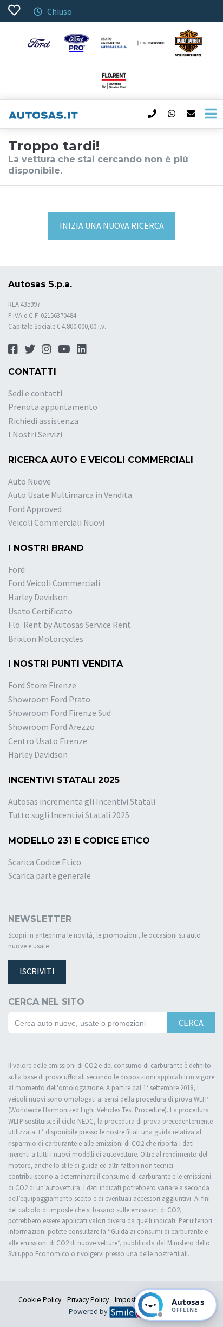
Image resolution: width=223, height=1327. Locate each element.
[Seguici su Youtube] (64, 349)
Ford (16, 569)
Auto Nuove (29, 481)
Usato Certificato (40, 611)
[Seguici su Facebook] (13, 349)
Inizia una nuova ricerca (112, 225)
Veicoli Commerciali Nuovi (56, 522)
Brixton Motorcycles (45, 638)
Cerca (191, 1022)
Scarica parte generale (49, 875)
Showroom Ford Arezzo (51, 726)
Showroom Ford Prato (49, 699)
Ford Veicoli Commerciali (54, 583)
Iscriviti (37, 971)
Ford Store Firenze (42, 685)
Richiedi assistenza (43, 420)
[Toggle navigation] (210, 114)
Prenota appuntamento (52, 406)
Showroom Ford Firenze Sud (59, 712)
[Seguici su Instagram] (46, 349)
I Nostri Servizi (35, 434)
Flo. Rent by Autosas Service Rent (69, 624)
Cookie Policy (39, 1299)
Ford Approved (35, 508)
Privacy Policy (88, 1299)
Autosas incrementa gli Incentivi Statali (81, 801)
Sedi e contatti (35, 393)
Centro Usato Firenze (47, 740)
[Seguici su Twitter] (29, 349)
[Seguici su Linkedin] (82, 349)
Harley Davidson (38, 597)
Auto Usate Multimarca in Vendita (70, 494)
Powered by (89, 1311)
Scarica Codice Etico (44, 862)
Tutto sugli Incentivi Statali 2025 (68, 815)
